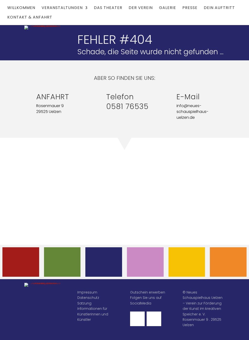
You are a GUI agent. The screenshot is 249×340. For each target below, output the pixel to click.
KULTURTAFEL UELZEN (187, 262)
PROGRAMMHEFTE (64, 258)
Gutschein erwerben (147, 292)
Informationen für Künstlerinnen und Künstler (92, 314)
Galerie (167, 8)
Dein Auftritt (219, 8)
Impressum (87, 292)
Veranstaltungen (62, 8)
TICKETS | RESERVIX (104, 262)
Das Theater (108, 8)
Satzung (84, 303)
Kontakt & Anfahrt (29, 18)
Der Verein (141, 8)
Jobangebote (228, 258)
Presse (189, 8)
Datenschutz (88, 297)
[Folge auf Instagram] (154, 319)
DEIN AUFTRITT (145, 258)
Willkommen (21, 8)
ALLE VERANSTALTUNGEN (24, 262)
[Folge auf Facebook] (137, 319)
